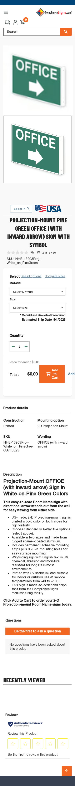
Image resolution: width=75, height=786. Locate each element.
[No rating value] (18, 252)
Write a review (46, 252)
